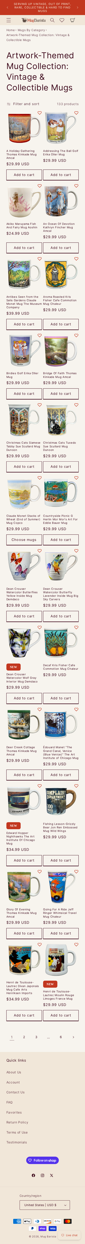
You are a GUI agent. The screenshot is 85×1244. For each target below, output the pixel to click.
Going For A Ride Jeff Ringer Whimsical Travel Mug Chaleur (60, 913)
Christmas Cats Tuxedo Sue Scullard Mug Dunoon (59, 446)
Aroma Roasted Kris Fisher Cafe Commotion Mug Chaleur (60, 300)
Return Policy (17, 1122)
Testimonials (16, 1142)
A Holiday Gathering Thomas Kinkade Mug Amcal (21, 154)
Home (10, 30)
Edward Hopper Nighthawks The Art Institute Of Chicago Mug (20, 838)
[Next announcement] (77, 7)
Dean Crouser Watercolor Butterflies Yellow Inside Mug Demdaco (22, 594)
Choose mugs (24, 540)
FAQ (9, 1102)
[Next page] (73, 1037)
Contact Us (15, 1092)
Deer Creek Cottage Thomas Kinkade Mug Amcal (21, 751)
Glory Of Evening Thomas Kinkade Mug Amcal (21, 913)
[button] (8, 20)
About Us (13, 1072)
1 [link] (12, 1037)
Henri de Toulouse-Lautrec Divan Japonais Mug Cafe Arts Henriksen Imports (22, 987)
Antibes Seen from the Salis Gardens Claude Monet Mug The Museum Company (24, 302)
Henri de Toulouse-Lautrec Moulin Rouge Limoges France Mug (58, 995)
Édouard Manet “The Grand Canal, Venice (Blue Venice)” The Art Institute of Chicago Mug (61, 752)
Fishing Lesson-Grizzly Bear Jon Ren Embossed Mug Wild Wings (60, 827)
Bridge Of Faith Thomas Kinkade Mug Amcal (60, 375)
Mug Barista (48, 1236)
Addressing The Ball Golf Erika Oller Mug (60, 152)
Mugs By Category (31, 30)
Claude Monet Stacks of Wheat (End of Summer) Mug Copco (23, 519)
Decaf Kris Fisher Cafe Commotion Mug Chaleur (60, 667)
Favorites (14, 1112)
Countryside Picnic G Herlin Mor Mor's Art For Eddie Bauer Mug (60, 519)
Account (13, 1082)
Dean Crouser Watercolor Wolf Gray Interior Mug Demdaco (22, 678)
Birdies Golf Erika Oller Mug (22, 375)
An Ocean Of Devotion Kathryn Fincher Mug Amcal (59, 227)
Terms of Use (17, 1132)
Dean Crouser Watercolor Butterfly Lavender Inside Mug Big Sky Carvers (60, 594)
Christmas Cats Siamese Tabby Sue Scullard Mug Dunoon (23, 446)
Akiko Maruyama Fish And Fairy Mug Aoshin (22, 225)
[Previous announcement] (7, 7)
